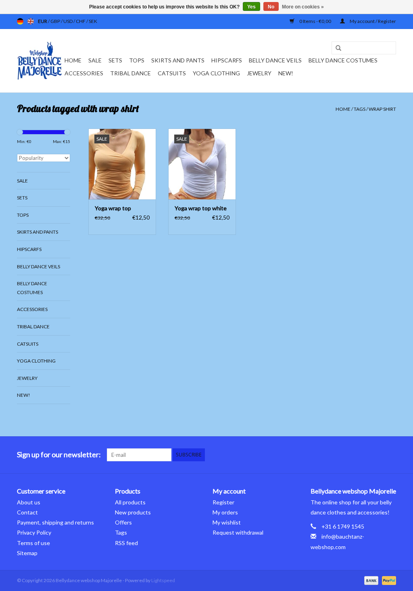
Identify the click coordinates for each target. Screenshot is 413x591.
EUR (43, 21)
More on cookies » (303, 7)
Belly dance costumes (344, 60)
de (20, 21)
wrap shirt (382, 109)
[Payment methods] (370, 580)
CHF (81, 21)
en (30, 21)
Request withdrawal (238, 532)
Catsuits (172, 73)
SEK (93, 21)
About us (28, 502)
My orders (225, 512)
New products (133, 512)
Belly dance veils (275, 60)
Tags (359, 109)
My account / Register (372, 21)
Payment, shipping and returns (55, 522)
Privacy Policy (34, 532)
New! (285, 73)
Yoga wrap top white (201, 208)
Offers (123, 522)
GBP (55, 21)
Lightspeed (163, 580)
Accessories (84, 73)
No (271, 7)
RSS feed (126, 542)
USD (68, 21)
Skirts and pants (177, 60)
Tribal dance (130, 73)
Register (223, 502)
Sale (95, 60)
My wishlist (227, 522)
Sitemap (27, 553)
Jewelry (259, 73)
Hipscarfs (226, 60)
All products (130, 502)
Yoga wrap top (113, 208)
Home (73, 60)
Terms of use (33, 542)
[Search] (336, 48)
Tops (136, 60)
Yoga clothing (216, 73)
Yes (251, 7)
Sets (115, 60)
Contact (27, 512)
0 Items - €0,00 (315, 21)
